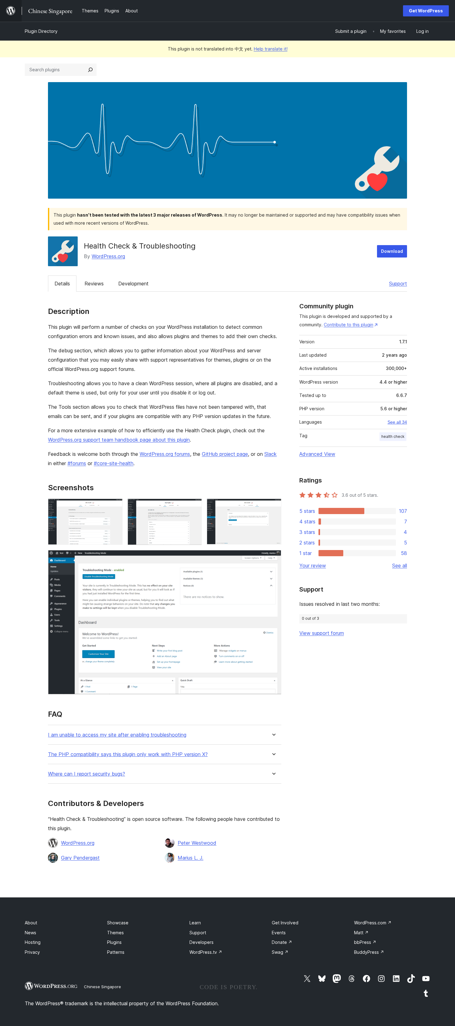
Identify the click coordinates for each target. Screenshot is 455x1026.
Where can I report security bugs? (86, 774)
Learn (195, 922)
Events (279, 932)
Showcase (117, 922)
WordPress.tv (205, 952)
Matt (361, 932)
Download (392, 251)
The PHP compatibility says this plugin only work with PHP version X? (128, 754)
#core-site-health (113, 463)
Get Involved (285, 922)
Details (62, 283)
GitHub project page (225, 454)
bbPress (365, 942)
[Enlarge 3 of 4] (273, 507)
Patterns (115, 952)
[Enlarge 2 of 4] (193, 507)
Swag (280, 952)
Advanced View (317, 454)
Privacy (32, 952)
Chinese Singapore (102, 986)
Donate (282, 942)
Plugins (114, 942)
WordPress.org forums (165, 454)
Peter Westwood (197, 843)
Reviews (94, 283)
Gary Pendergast (80, 858)
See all (399, 565)
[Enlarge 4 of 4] (273, 558)
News (30, 932)
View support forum (321, 633)
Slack (270, 454)
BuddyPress (369, 952)
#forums (76, 463)
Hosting (33, 942)
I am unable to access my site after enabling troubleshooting (117, 735)
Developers (201, 942)
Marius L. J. (190, 858)
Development (133, 283)
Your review (312, 565)
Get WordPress (426, 10)
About (31, 922)
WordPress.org (108, 256)
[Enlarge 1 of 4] (114, 507)
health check (393, 436)
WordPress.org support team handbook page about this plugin (119, 440)
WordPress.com (373, 922)
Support (398, 283)
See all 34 (397, 422)
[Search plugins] (90, 70)
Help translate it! (271, 48)
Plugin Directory (41, 31)
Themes (115, 932)
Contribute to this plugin (348, 324)
